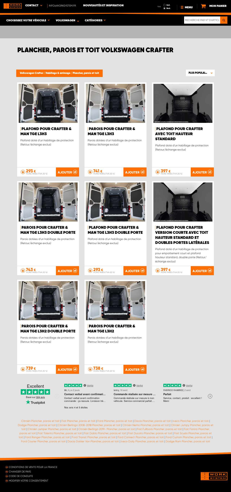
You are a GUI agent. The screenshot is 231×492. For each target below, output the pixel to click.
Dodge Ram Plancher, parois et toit (188, 441)
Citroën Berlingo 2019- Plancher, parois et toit (106, 429)
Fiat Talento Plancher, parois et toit (60, 433)
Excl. (169, 8)
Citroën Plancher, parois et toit (40, 421)
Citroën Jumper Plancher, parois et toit (52, 429)
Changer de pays (20, 471)
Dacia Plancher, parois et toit (152, 421)
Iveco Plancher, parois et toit (191, 421)
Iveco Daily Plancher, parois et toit (142, 441)
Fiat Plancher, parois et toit (78, 421)
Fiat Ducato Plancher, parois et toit (150, 433)
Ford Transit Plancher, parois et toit (94, 437)
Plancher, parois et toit (86, 73)
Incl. (168, 5)
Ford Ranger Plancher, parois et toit (47, 437)
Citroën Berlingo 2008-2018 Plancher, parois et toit (89, 425)
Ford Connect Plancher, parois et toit (141, 437)
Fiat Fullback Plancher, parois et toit (159, 429)
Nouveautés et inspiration (103, 5)
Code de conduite (21, 476)
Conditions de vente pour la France (33, 467)
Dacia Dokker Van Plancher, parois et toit (93, 441)
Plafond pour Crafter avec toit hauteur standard (179, 134)
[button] (200, 73)
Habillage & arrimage (58, 73)
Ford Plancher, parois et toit (114, 421)
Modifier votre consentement (28, 480)
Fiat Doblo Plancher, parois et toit (105, 433)
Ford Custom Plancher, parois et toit (188, 437)
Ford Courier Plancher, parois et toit (43, 441)
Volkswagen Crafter (32, 73)
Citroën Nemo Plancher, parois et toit (146, 425)
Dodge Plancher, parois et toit (37, 425)
